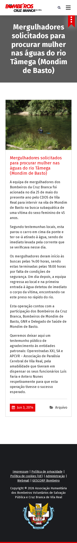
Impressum (20, 471)
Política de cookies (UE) (26, 476)
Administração (55, 476)
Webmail (23, 480)
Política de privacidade (46, 471)
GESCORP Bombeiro (46, 480)
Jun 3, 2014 (25, 407)
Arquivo (61, 407)
